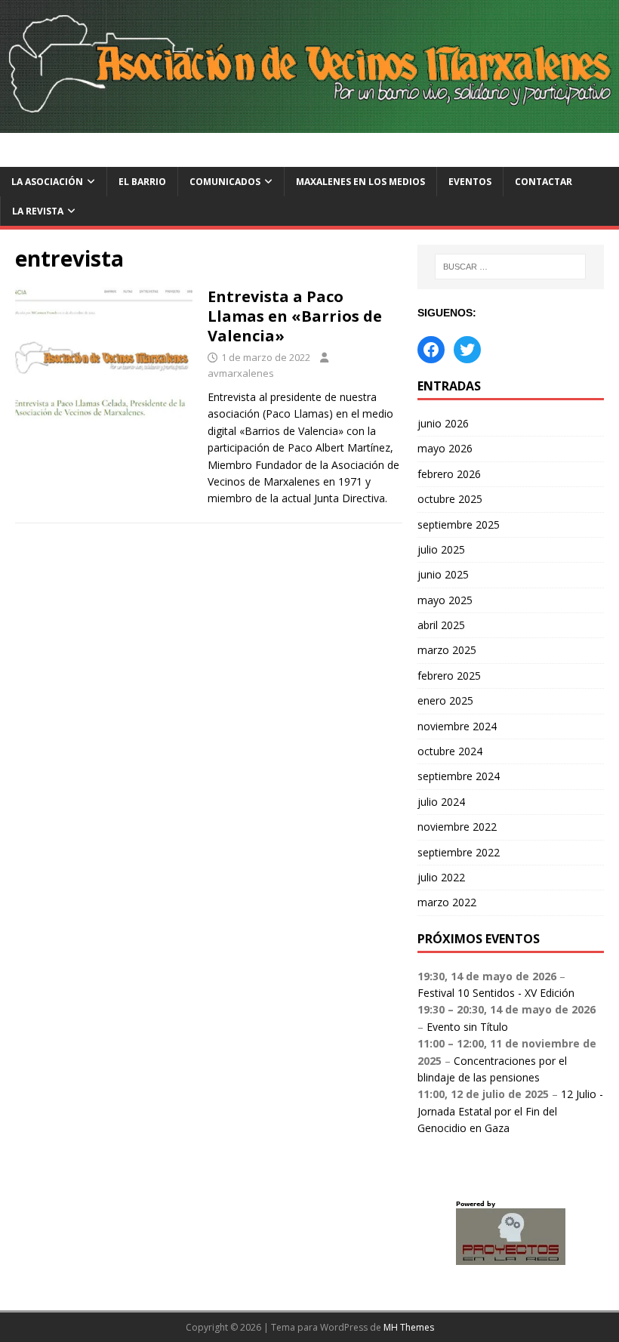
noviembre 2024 (457, 726)
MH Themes (408, 1327)
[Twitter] (467, 349)
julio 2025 (441, 549)
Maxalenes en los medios (360, 181)
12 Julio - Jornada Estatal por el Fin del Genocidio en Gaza (510, 1111)
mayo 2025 (445, 600)
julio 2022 (441, 877)
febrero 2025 (449, 675)
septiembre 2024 (458, 776)
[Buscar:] (510, 266)
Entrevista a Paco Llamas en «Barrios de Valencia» (295, 316)
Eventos (469, 181)
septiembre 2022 (458, 852)
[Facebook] (431, 349)
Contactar (543, 181)
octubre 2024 (449, 751)
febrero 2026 (449, 474)
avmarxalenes (241, 373)
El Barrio (142, 181)
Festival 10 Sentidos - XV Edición (495, 993)
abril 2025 (441, 625)
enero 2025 (445, 700)
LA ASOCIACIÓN (47, 181)
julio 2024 (441, 801)
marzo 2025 (446, 650)
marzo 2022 (446, 902)
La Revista (37, 211)
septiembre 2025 (458, 524)
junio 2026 (443, 423)
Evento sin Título (467, 1027)
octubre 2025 (449, 499)
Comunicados (224, 181)
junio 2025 (443, 574)
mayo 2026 (445, 448)
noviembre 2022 (457, 826)
